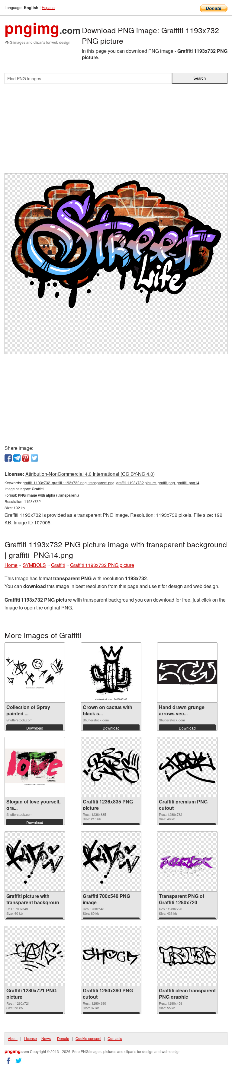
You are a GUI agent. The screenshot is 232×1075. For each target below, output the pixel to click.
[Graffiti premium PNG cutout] (187, 767)
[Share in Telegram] (17, 458)
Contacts (115, 1038)
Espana (48, 7)
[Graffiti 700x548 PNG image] (111, 861)
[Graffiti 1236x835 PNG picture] (111, 767)
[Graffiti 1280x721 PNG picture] (34, 956)
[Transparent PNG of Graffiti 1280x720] (187, 861)
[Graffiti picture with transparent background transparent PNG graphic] (34, 861)
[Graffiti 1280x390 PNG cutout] (111, 955)
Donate (63, 1038)
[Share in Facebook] (8, 458)
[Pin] (25, 458)
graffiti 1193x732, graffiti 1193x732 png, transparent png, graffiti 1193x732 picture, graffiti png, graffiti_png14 (111, 482)
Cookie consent (88, 1038)
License (30, 1038)
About (13, 1038)
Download (34, 727)
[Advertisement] (116, 131)
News (46, 1038)
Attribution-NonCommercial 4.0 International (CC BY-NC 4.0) (90, 473)
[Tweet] (34, 458)
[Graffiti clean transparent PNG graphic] (187, 956)
